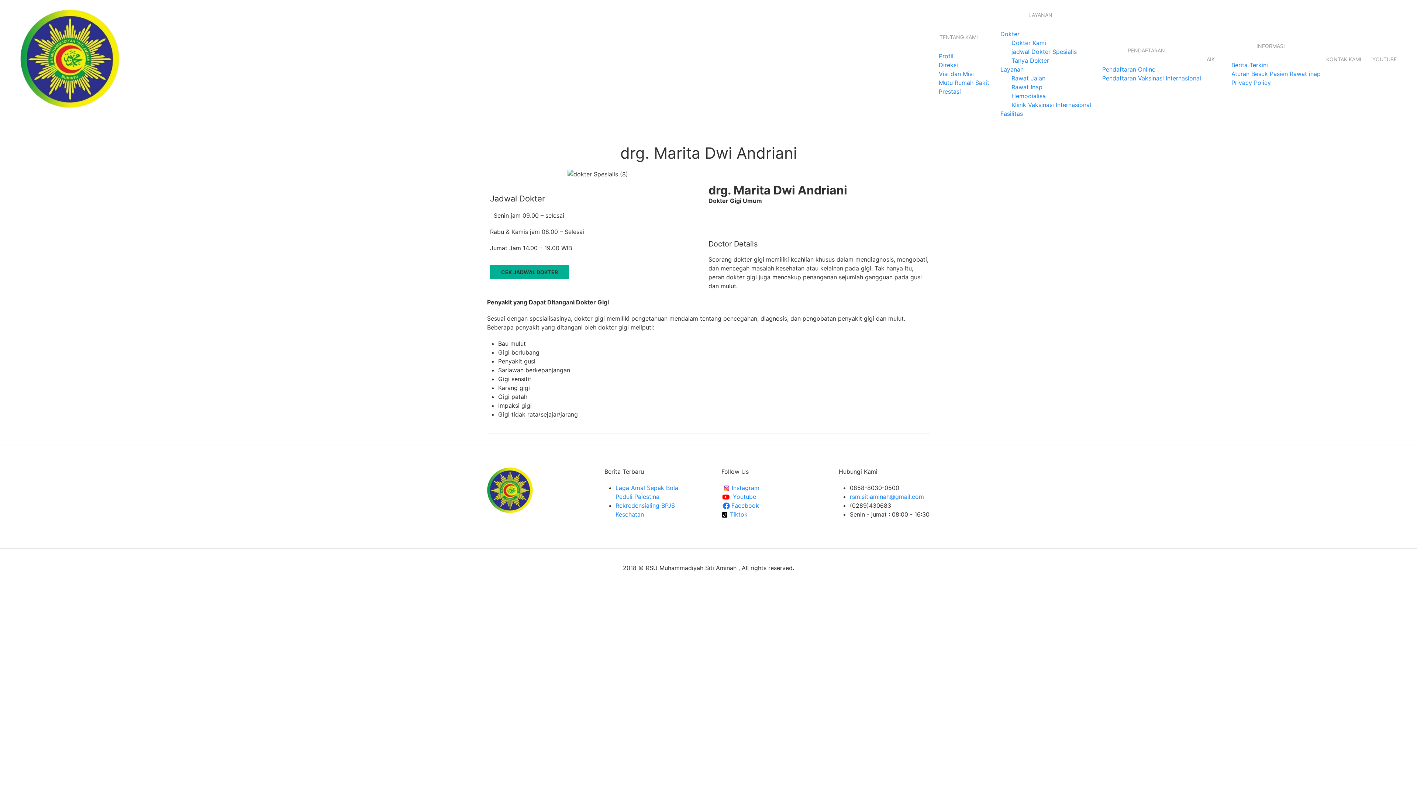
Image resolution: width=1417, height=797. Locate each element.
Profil (946, 56)
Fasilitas (1011, 113)
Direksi (948, 65)
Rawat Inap (1026, 87)
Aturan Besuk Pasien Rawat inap (1276, 73)
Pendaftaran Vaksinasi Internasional (1151, 78)
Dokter (1010, 34)
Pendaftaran (1146, 50)
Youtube (1384, 59)
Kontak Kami (1343, 59)
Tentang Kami (959, 37)
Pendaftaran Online (1128, 69)
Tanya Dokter (1030, 60)
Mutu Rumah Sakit (964, 82)
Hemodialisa (1028, 96)
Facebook (746, 505)
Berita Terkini (1249, 65)
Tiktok (738, 514)
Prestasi (950, 91)
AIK (1211, 59)
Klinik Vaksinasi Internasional (1051, 104)
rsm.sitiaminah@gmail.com (887, 496)
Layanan (1040, 15)
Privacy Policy (1251, 82)
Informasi (1270, 46)
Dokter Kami (1028, 42)
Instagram (744, 487)
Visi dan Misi (956, 73)
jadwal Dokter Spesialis (1044, 51)
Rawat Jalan (1028, 78)
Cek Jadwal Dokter (529, 272)
